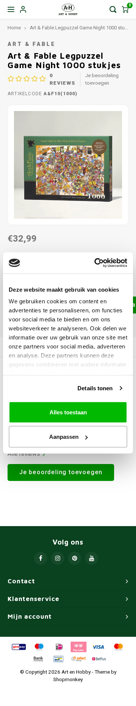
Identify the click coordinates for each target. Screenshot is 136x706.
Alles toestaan (68, 412)
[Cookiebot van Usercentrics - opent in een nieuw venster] (96, 263)
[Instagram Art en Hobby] (57, 558)
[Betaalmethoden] (18, 646)
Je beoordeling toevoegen (102, 79)
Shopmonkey (68, 679)
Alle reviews (24, 454)
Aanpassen (64, 437)
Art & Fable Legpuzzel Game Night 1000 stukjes (81, 27)
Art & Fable (32, 44)
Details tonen (95, 388)
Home (14, 27)
